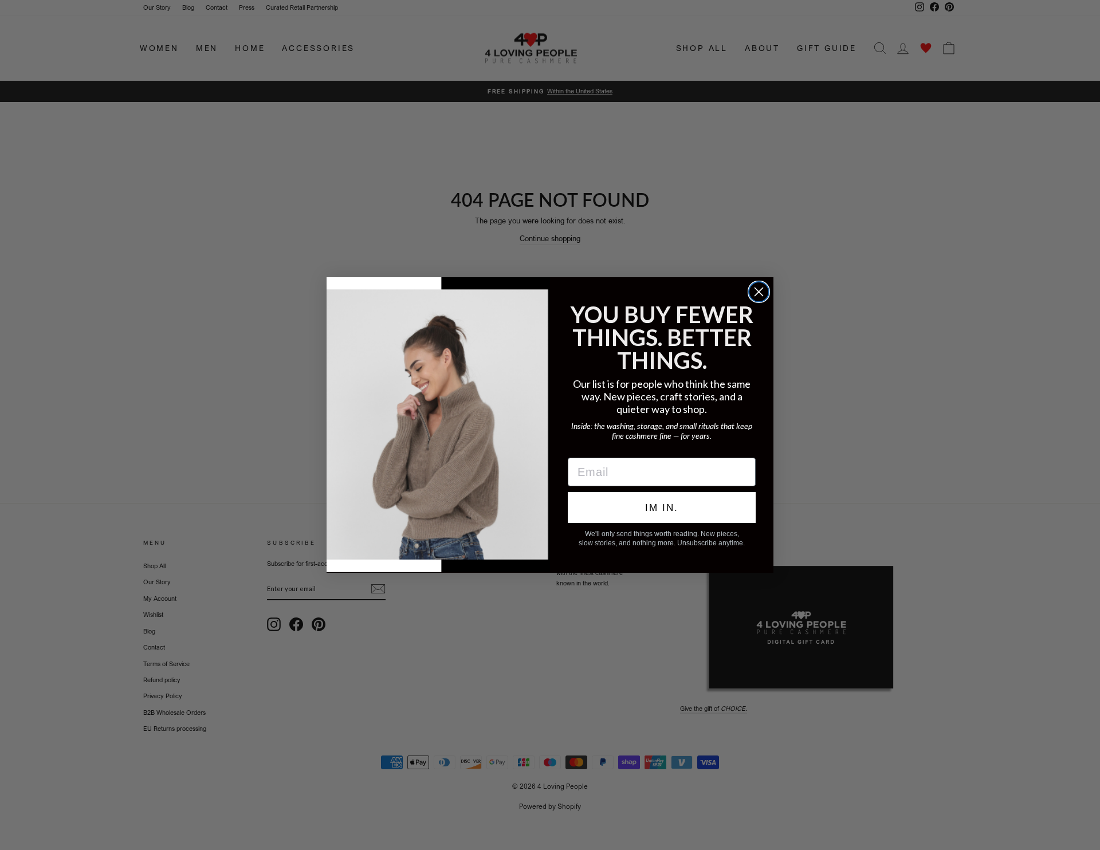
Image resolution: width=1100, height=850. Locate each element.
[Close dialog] (759, 292)
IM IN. (661, 507)
